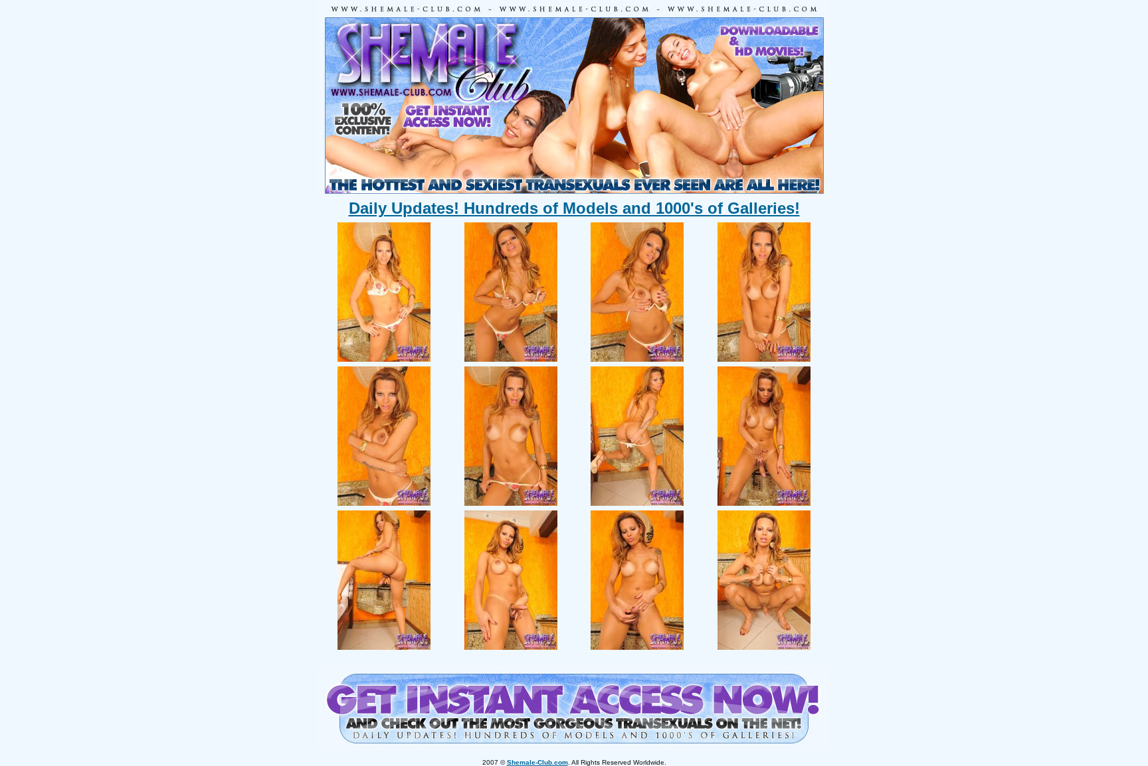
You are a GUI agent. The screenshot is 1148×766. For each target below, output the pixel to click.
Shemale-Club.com (537, 762)
